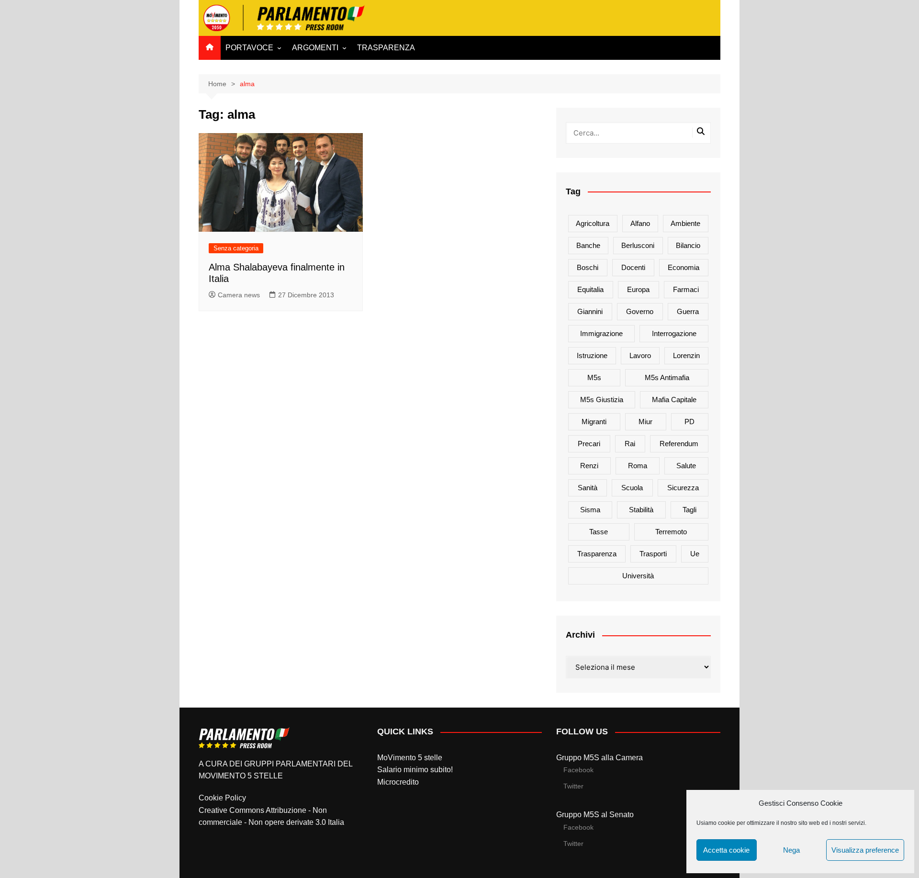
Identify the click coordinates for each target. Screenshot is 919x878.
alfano (640, 223)
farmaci (686, 289)
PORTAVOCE (249, 48)
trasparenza (596, 554)
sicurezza (683, 488)
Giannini (590, 311)
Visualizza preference (865, 850)
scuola (632, 488)
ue (694, 554)
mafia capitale (674, 399)
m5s (594, 377)
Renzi (589, 466)
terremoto (671, 532)
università (638, 576)
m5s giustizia (601, 399)
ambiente (685, 223)
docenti (633, 267)
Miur (645, 421)
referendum (679, 443)
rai (630, 443)
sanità (587, 488)
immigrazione (601, 333)
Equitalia (590, 289)
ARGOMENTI (315, 48)
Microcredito (398, 782)
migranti (594, 421)
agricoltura (592, 223)
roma (637, 466)
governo (639, 311)
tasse (598, 532)
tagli (689, 510)
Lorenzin (686, 355)
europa (638, 289)
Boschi (587, 267)
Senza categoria (235, 248)
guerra (688, 311)
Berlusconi (637, 245)
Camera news (239, 295)
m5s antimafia (667, 377)
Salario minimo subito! (415, 769)
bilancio (688, 245)
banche (588, 245)
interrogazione (674, 333)
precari (589, 443)
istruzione (592, 355)
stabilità (641, 510)
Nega (791, 850)
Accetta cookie (726, 850)
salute (686, 466)
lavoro (640, 355)
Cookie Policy (222, 798)
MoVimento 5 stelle (409, 758)
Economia (683, 267)
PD (689, 421)
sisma (590, 510)
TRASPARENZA (386, 48)
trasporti (653, 554)
